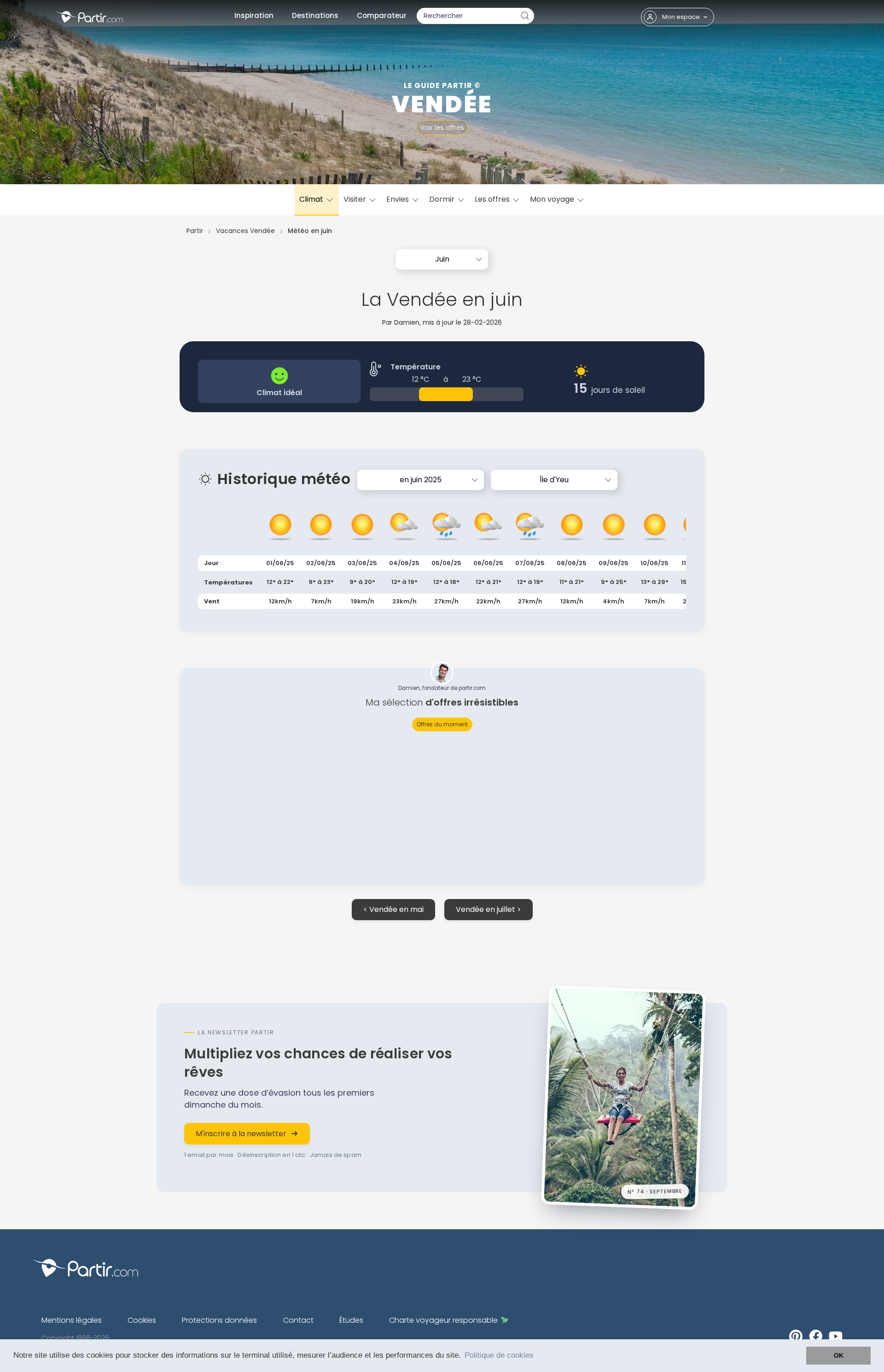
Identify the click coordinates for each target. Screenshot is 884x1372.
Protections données (219, 1320)
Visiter (355, 199)
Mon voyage (553, 199)
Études (351, 1320)
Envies (398, 199)
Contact (298, 1320)
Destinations (315, 15)
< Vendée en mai (393, 909)
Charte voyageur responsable (443, 1320)
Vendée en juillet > (488, 909)
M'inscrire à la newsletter (241, 1133)
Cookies (142, 1320)
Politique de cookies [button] (499, 1355)
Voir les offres (442, 127)
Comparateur (382, 15)
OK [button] (838, 1355)
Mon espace (681, 16)
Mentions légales (71, 1320)
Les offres (493, 199)
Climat (312, 199)
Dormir (442, 199)
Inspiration (253, 15)
